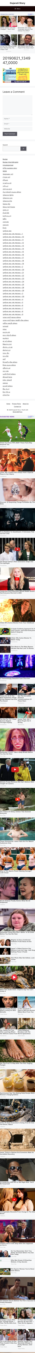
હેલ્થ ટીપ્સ (6, 395)
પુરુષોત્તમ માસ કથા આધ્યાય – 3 (13, 293)
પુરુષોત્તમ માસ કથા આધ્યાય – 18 (13, 261)
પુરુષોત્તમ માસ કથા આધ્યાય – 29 (13, 290)
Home (8, 404)
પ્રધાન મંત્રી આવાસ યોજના (12, 317)
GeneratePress (17, 412)
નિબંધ (4, 228)
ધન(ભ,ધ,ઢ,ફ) (7, 216)
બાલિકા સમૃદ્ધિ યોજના (10, 323)
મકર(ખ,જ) (6, 332)
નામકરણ (6, 225)
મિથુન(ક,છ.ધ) (7, 344)
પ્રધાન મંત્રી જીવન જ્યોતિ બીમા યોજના (16, 320)
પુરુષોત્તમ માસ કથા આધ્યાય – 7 (13, 308)
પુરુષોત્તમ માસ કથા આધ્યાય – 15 (13, 252)
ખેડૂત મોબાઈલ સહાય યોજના (12, 192)
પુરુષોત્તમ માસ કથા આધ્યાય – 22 (13, 275)
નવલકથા (6, 222)
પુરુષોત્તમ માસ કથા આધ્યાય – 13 (13, 246)
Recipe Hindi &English (10, 162)
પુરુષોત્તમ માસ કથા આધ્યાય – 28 (13, 287)
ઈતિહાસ (5, 180)
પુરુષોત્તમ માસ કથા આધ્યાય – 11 (13, 240)
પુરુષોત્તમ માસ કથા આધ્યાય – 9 (13, 314)
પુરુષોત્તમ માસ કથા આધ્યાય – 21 (13, 273)
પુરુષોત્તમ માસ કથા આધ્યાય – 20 (13, 270)
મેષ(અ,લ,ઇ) (6, 350)
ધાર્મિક (4, 219)
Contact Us (17, 406)
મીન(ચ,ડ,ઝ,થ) (7, 347)
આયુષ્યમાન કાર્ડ (8, 174)
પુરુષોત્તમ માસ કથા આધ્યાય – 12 (13, 243)
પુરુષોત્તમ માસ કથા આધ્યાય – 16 (13, 255)
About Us (26, 404)
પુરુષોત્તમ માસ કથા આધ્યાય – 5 (13, 302)
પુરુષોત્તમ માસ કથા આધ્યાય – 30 (13, 296)
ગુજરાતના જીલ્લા (8, 195)
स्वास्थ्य (5, 171)
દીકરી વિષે (6, 213)
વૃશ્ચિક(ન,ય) (6, 368)
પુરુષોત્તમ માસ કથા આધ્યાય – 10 (13, 237)
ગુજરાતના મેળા (7, 201)
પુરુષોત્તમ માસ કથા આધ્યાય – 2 (13, 267)
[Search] (23, 149)
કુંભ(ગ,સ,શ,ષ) (7, 189)
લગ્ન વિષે (5, 356)
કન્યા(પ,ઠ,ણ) (7, 183)
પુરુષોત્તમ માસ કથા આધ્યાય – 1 (13, 234)
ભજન (5, 329)
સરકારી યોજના (7, 386)
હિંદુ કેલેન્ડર (6, 392)
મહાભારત (6, 338)
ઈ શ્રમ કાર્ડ (6, 177)
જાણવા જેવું (6, 204)
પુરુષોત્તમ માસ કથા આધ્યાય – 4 (13, 299)
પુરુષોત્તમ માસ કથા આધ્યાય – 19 (13, 264)
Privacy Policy (16, 404)
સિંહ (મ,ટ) (6, 389)
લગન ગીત (6, 353)
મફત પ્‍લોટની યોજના (9, 335)
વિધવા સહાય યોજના (9, 365)
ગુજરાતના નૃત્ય (7, 198)
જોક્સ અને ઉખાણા (9, 207)
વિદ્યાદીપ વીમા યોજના (10, 362)
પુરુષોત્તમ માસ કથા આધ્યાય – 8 (13, 311)
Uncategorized (8, 165)
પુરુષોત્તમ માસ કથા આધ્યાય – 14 (13, 249)
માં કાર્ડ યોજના (7, 341)
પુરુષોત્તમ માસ (7, 231)
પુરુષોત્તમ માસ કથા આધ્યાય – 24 (13, 281)
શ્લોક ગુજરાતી (7, 380)
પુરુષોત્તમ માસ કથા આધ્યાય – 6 (13, 305)
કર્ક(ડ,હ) (5, 186)
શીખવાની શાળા (7, 377)
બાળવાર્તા (5, 326)
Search (5, 145)
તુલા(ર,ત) (6, 210)
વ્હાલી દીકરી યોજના (9, 374)
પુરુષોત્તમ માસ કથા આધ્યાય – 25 (13, 284)
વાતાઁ (4, 359)
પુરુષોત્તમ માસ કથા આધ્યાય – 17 (13, 258)
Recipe (5, 159)
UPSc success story (10, 168)
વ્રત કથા (6, 371)
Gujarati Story (17, 3)
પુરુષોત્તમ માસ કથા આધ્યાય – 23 (13, 278)
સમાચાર (5, 383)
